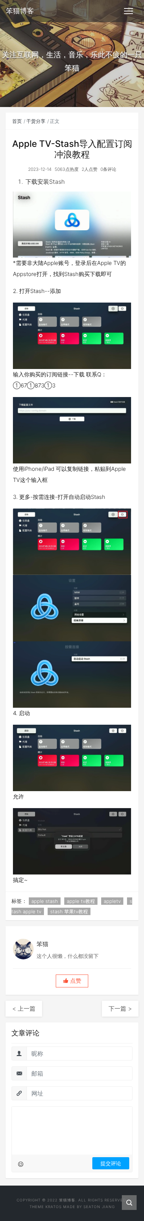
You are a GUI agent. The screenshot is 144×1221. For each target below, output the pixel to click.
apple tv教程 (81, 901)
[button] (72, 981)
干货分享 (35, 121)
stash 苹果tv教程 (69, 911)
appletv (112, 901)
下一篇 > (120, 1008)
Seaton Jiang (99, 1206)
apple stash (44, 901)
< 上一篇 (23, 1008)
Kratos (53, 1206)
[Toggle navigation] (128, 11)
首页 (17, 121)
